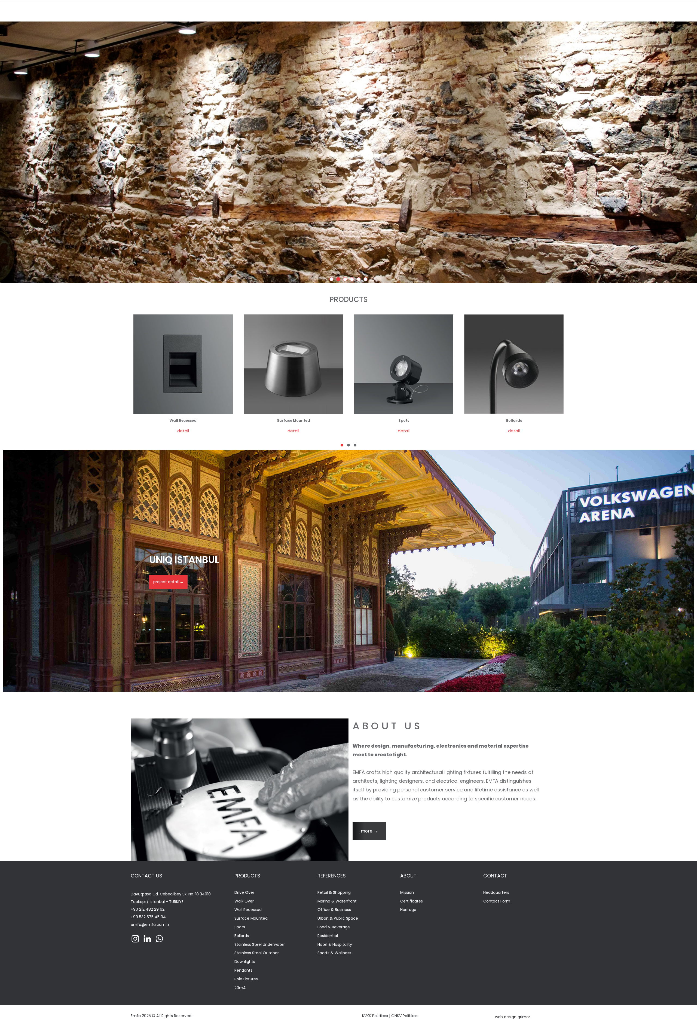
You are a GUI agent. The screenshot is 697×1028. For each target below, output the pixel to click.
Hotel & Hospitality (334, 944)
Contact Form (496, 901)
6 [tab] (366, 280)
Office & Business (334, 909)
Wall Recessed (248, 909)
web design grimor (512, 1017)
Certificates (411, 901)
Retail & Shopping (334, 892)
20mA (240, 988)
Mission (407, 892)
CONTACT (495, 875)
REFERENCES (331, 875)
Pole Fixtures (246, 979)
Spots (239, 927)
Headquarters (496, 892)
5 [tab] (359, 280)
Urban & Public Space (337, 918)
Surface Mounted (251, 918)
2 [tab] (339, 280)
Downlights (244, 961)
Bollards (241, 936)
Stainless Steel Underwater (259, 944)
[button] (342, 445)
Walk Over (244, 901)
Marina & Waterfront (337, 901)
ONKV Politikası (404, 1015)
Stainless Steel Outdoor (256, 953)
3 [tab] (346, 280)
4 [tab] (353, 280)
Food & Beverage (333, 927)
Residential (327, 936)
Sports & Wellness (334, 953)
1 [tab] (332, 280)
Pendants (243, 970)
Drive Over (244, 892)
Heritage (408, 909)
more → (369, 831)
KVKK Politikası (375, 1015)
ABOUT (408, 875)
